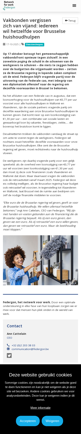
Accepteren (28, 421)
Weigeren (52, 421)
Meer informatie (40, 407)
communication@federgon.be (30, 349)
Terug (71, 20)
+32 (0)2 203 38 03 (23, 345)
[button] (74, 5)
